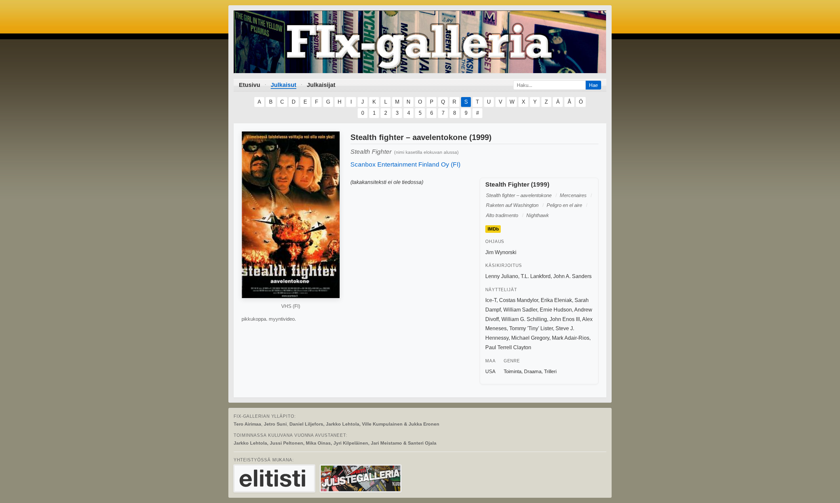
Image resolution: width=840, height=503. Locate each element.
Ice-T (490, 300)
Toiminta (512, 371)
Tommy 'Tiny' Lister (531, 328)
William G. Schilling (524, 319)
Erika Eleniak (556, 300)
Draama (532, 371)
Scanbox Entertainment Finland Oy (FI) (405, 164)
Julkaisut (283, 85)
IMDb (493, 229)
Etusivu (249, 85)
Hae (593, 85)
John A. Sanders (572, 276)
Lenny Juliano (501, 276)
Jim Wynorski (500, 252)
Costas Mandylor (518, 300)
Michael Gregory (530, 338)
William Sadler (520, 309)
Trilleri (550, 371)
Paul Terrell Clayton (508, 347)
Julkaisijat (321, 85)
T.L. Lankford (536, 276)
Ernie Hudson (556, 309)
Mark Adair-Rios (570, 338)
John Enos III (565, 319)
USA (490, 371)
